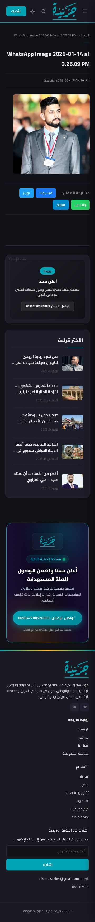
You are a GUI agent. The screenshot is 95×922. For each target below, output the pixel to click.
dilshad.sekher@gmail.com (64, 878)
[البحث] (43, 11)
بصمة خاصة (80, 817)
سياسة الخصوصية (75, 753)
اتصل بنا (83, 745)
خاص (85, 784)
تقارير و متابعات (77, 792)
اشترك (16, 11)
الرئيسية (85, 35)
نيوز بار (84, 776)
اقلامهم (83, 800)
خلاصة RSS (80, 886)
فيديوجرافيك (79, 809)
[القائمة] (85, 11)
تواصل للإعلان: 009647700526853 (47, 306)
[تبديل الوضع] (32, 11)
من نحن (83, 737)
